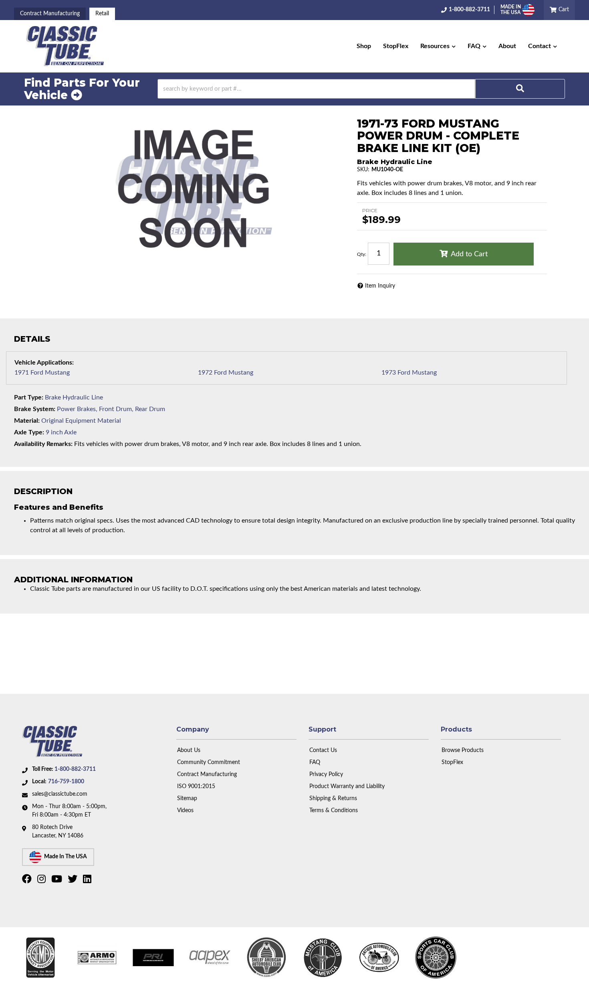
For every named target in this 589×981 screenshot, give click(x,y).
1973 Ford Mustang (409, 372)
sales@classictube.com (59, 794)
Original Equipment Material (81, 421)
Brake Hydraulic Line (74, 397)
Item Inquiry (380, 286)
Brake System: (34, 409)
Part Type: (28, 397)
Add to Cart (469, 254)
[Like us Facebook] (28, 880)
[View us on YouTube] (57, 880)
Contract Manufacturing (50, 13)
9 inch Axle (61, 432)
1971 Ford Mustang (42, 372)
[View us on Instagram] (42, 880)
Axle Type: (29, 432)
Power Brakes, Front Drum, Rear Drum (111, 409)
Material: (27, 421)
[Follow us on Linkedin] (88, 880)
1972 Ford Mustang (225, 372)
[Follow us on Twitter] (73, 880)
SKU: (363, 169)
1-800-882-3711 (75, 769)
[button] (438, 46)
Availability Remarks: (43, 444)
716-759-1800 (66, 781)
